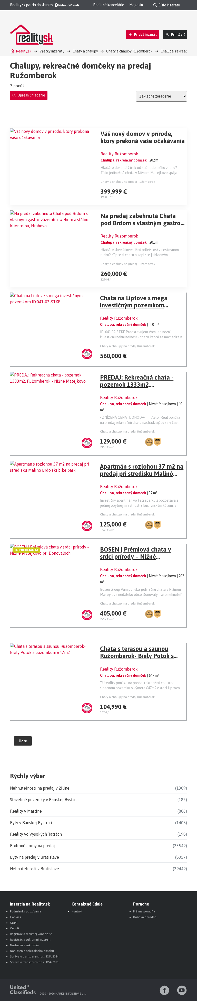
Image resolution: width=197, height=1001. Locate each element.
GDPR (13, 922)
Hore (23, 741)
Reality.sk (23, 51)
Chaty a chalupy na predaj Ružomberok (128, 182)
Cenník (14, 928)
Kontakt (77, 911)
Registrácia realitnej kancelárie (31, 934)
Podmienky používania (25, 911)
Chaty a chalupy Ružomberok (129, 51)
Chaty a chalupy (85, 51)
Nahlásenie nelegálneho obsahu (32, 951)
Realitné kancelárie (108, 5)
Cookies (15, 917)
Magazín (136, 5)
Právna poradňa (144, 911)
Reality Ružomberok (119, 154)
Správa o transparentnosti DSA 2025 (34, 962)
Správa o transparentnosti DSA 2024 (34, 956)
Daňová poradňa (144, 917)
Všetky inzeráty (52, 51)
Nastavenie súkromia (24, 945)
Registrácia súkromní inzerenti (30, 939)
